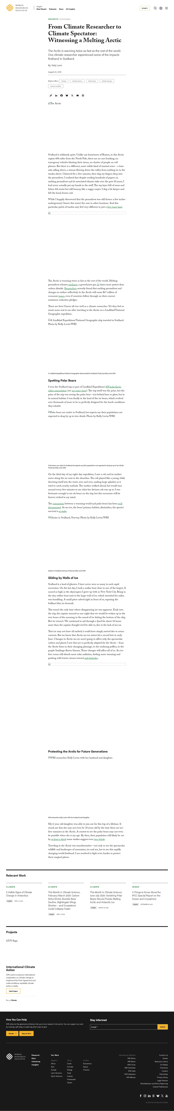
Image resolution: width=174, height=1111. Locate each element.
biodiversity (92, 81)
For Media (164, 1064)
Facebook (140, 1096)
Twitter (162, 1096)
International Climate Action (20, 968)
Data (34, 1058)
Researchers (70, 289)
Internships (163, 1074)
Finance (86, 1069)
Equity (85, 1066)
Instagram (145, 1096)
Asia (52, 1066)
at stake (63, 511)
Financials (164, 1067)
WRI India (132, 1071)
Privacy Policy (162, 1077)
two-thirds (99, 839)
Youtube (166, 1096)
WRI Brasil (132, 1061)
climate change (107, 81)
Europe (53, 1069)
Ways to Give (26, 1033)
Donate (145, 8)
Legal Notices (162, 1080)
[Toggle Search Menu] (155, 8)
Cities (69, 1063)
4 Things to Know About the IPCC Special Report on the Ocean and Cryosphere (146, 895)
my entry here (79, 391)
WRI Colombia (130, 1067)
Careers (165, 1071)
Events (165, 1058)
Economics (87, 1063)
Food (69, 1073)
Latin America (56, 1073)
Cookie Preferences (160, 1086)
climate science (77, 81)
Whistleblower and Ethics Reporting (154, 1083)
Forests (70, 1076)
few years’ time (114, 207)
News (61, 9)
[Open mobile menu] (166, 8)
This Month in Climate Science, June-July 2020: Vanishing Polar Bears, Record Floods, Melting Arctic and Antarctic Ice (106, 897)
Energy (69, 1069)
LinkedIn (149, 1096)
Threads (153, 1096)
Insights (39, 7)
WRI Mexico (131, 1077)
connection (58, 504)
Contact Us (163, 1055)
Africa (53, 1063)
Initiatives (36, 1061)
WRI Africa (132, 1058)
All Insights (70, 9)
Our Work (55, 1055)
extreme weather (55, 86)
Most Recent (41, 9)
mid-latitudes (91, 658)
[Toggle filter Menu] (161, 8)
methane (72, 285)
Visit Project (13, 991)
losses (61, 296)
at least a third (58, 839)
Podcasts (52, 9)
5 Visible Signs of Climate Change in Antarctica (19, 893)
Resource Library (161, 1061)
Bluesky (158, 1096)
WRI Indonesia (130, 1074)
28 (98, 285)
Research (35, 1055)
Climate (63, 81)
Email (93, 1027)
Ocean (135, 886)
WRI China (131, 1064)
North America (56, 1076)
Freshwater (71, 1079)
